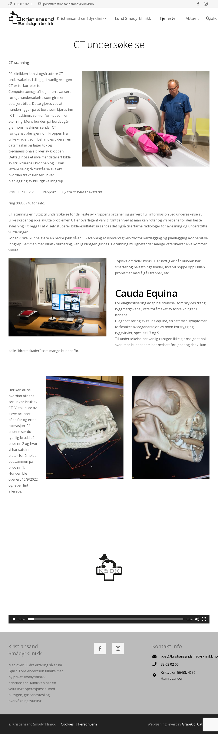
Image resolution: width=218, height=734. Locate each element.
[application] (109, 566)
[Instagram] (205, 4)
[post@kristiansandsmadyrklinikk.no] (156, 656)
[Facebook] (198, 4)
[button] (109, 566)
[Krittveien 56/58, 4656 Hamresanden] (156, 675)
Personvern (87, 724)
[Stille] (197, 619)
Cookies (67, 724)
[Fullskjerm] (204, 619)
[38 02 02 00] (156, 664)
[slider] (105, 619)
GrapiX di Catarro (195, 724)
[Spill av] (14, 619)
